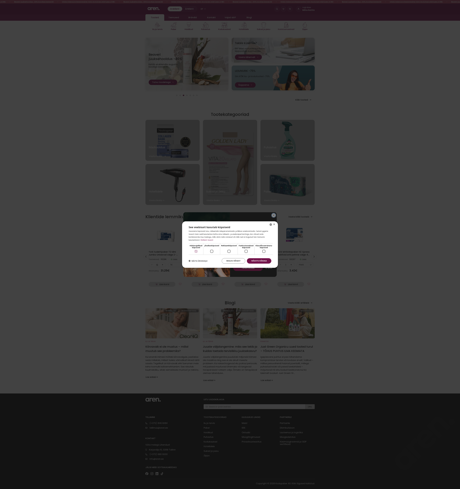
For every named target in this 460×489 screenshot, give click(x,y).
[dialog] (230, 244)
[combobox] (271, 224)
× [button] (274, 224)
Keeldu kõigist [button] (233, 261)
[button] (198, 261)
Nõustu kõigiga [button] (259, 261)
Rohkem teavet (207, 240)
